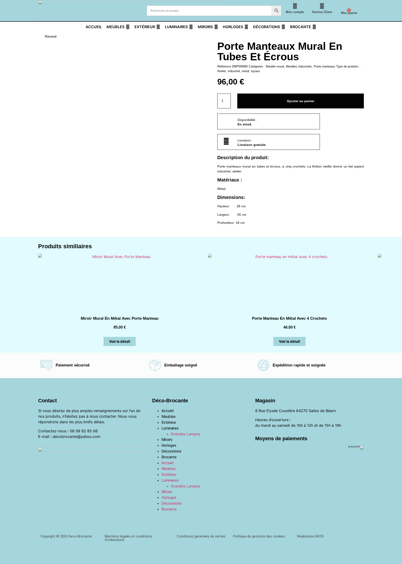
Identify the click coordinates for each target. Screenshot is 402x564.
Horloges (168, 445)
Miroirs (166, 439)
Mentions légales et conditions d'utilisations (128, 538)
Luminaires (170, 428)
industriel (234, 71)
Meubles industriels (299, 66)
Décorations (171, 451)
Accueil (167, 411)
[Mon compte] (295, 6)
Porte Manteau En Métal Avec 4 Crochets (289, 318)
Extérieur (168, 422)
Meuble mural (275, 66)
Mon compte (295, 12)
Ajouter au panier (300, 101)
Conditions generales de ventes (201, 536)
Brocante (169, 457)
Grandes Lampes (185, 434)
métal (245, 71)
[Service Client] (322, 6)
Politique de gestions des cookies (259, 536)
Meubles (168, 416)
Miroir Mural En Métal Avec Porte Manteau (119, 318)
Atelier (221, 71)
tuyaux (255, 71)
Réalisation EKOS (310, 536)
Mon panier (349, 13)
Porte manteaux (324, 66)
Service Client (322, 12)
